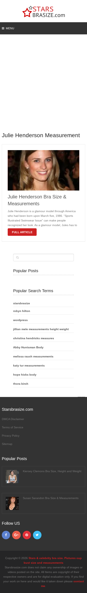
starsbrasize (21, 303)
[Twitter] (37, 535)
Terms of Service (12, 427)
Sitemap (7, 444)
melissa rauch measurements (33, 356)
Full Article (22, 232)
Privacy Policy (10, 435)
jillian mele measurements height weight (41, 329)
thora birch (20, 383)
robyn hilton (21, 311)
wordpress (20, 320)
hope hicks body (24, 374)
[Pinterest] (27, 535)
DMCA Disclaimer (13, 419)
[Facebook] (6, 535)
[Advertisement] (43, 85)
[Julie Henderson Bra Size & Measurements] (44, 170)
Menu (10, 28)
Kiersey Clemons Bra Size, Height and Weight (52, 471)
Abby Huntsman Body (28, 347)
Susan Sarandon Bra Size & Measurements (51, 498)
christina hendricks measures (33, 338)
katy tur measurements (29, 365)
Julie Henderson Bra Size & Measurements (37, 200)
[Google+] (16, 535)
